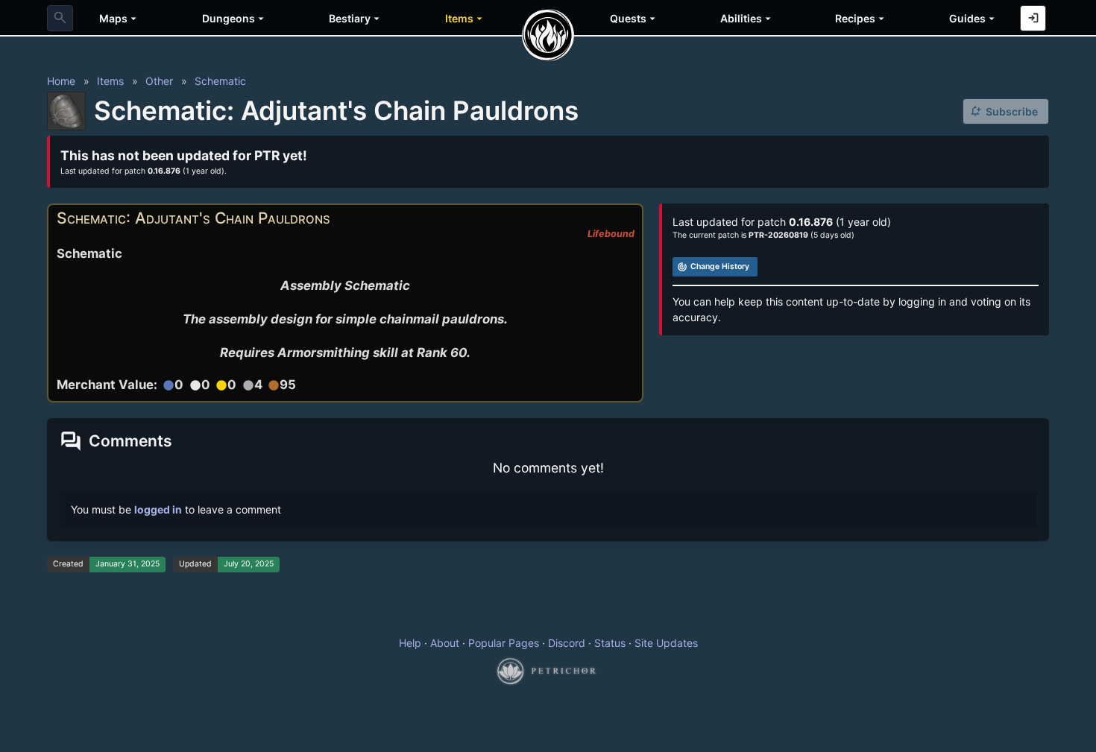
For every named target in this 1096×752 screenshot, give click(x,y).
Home (61, 81)
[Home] (548, 35)
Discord (566, 642)
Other (159, 81)
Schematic (220, 81)
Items (110, 81)
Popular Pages (503, 642)
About (444, 642)
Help (410, 642)
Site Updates (666, 642)
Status (610, 642)
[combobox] (60, 18)
